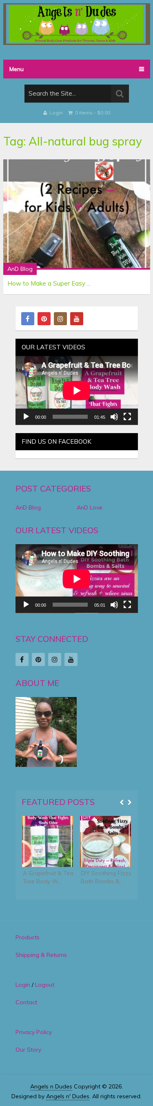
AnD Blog (20, 269)
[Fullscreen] (127, 417)
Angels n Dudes (51, 1086)
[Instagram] (60, 318)
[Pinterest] (44, 318)
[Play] (26, 417)
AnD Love (89, 507)
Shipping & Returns (41, 955)
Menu (16, 69)
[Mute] (114, 417)
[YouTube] (76, 318)
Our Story (28, 1049)
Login (56, 112)
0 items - (92, 112)
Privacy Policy (34, 1032)
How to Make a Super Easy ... (49, 283)
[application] (77, 390)
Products (28, 937)
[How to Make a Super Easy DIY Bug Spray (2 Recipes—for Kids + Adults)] (76, 214)
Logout (44, 984)
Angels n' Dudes (67, 1096)
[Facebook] (27, 318)
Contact (26, 1002)
